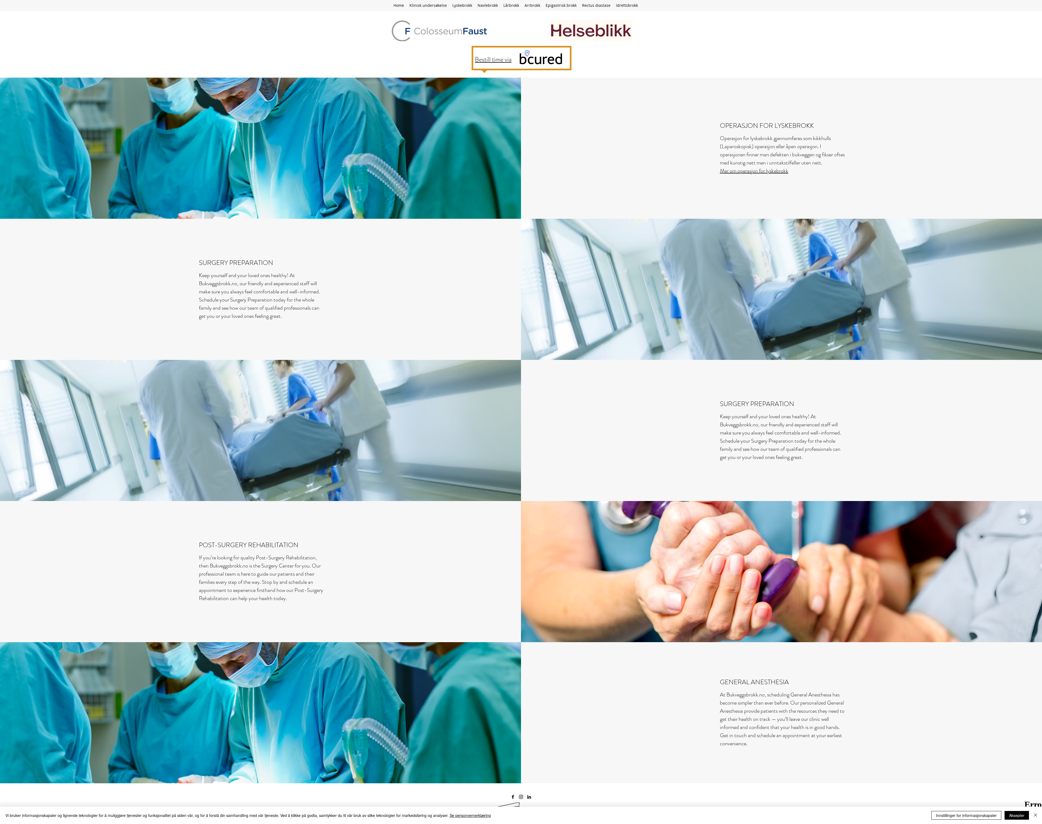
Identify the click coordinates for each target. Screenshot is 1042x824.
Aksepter (1016, 815)
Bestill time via (493, 59)
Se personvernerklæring (470, 815)
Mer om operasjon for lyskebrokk (754, 171)
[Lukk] (1035, 815)
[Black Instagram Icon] (521, 797)
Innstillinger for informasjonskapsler (966, 815)
